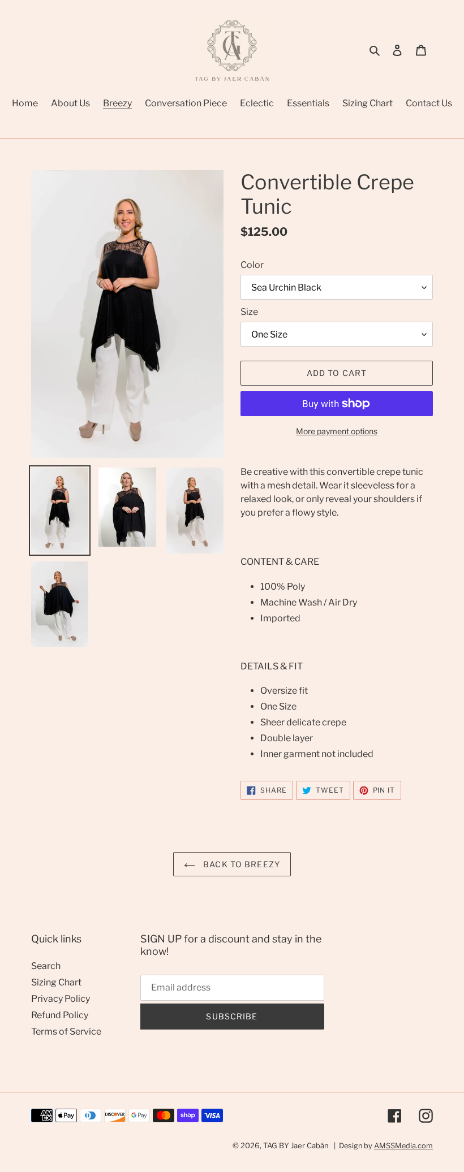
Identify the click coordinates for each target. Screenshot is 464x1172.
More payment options (336, 431)
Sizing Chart (56, 982)
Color (252, 265)
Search (46, 966)
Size (249, 311)
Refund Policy (59, 1015)
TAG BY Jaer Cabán (296, 1145)
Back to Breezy (240, 864)
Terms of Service (66, 1031)
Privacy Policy (60, 998)
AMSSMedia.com (403, 1145)
